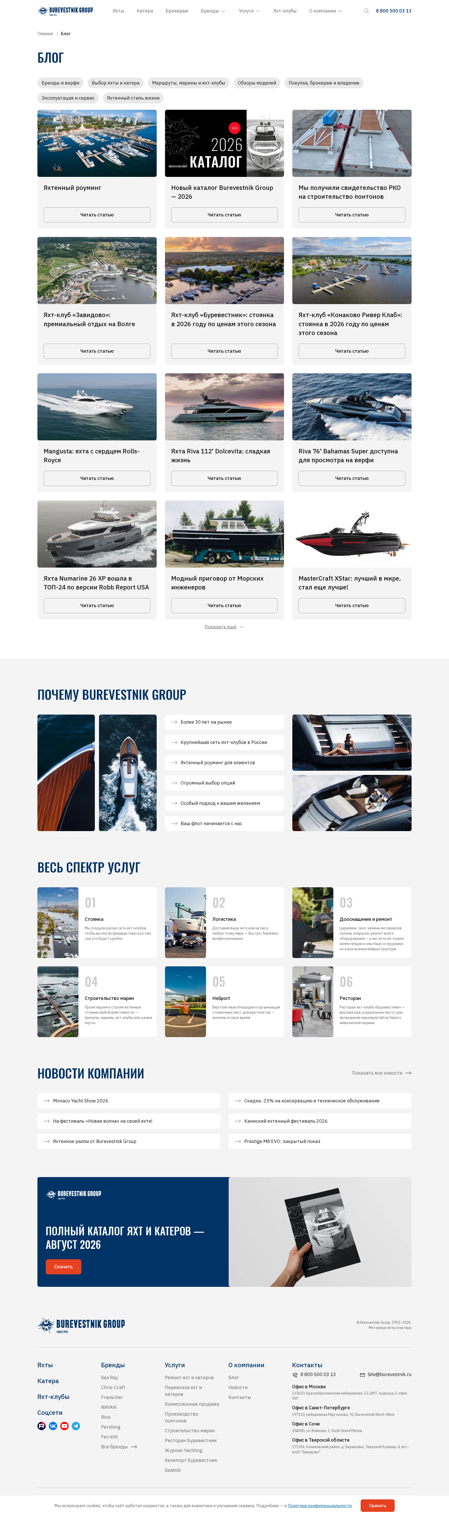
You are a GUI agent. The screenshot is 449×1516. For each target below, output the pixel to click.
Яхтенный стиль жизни (133, 98)
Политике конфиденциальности (320, 1505)
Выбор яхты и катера (116, 83)
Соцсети (50, 1412)
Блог (233, 1377)
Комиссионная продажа (192, 1404)
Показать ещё (220, 627)
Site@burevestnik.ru (390, 1374)
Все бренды (114, 1447)
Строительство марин (190, 1431)
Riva (105, 1417)
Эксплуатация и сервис (68, 98)
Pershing (110, 1427)
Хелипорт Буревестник (191, 1460)
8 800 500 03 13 (318, 1374)
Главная (45, 33)
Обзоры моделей (257, 83)
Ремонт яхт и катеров (189, 1377)
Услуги (246, 11)
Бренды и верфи (60, 83)
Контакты (239, 1397)
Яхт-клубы (285, 11)
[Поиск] (367, 11)
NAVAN (108, 1407)
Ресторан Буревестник (191, 1440)
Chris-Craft (113, 1387)
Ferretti (109, 1437)
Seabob (173, 1470)
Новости (238, 1387)
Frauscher (112, 1397)
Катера (145, 11)
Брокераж (177, 11)
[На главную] (65, 11)
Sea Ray (109, 1377)
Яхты (118, 11)
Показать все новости (377, 1073)
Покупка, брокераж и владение (324, 83)
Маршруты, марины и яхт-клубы (188, 83)
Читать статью (97, 215)
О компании (322, 11)
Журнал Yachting (183, 1450)
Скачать (63, 1267)
